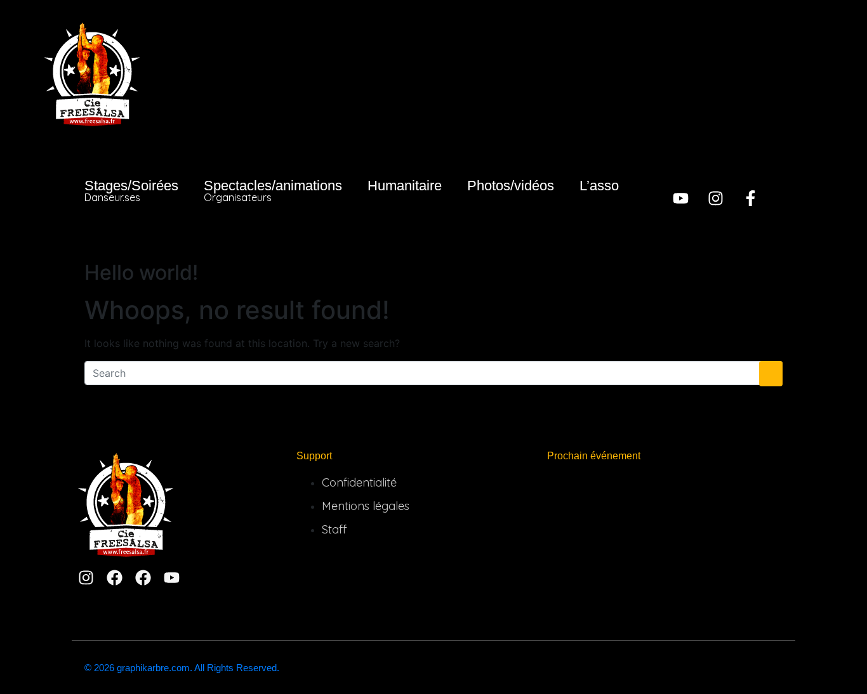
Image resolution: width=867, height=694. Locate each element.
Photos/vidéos (510, 185)
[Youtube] (681, 198)
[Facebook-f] (750, 198)
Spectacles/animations (273, 191)
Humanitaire (404, 185)
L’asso (599, 185)
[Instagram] (716, 198)
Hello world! (141, 272)
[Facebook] (114, 578)
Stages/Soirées (131, 191)
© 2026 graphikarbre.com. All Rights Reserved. (181, 667)
